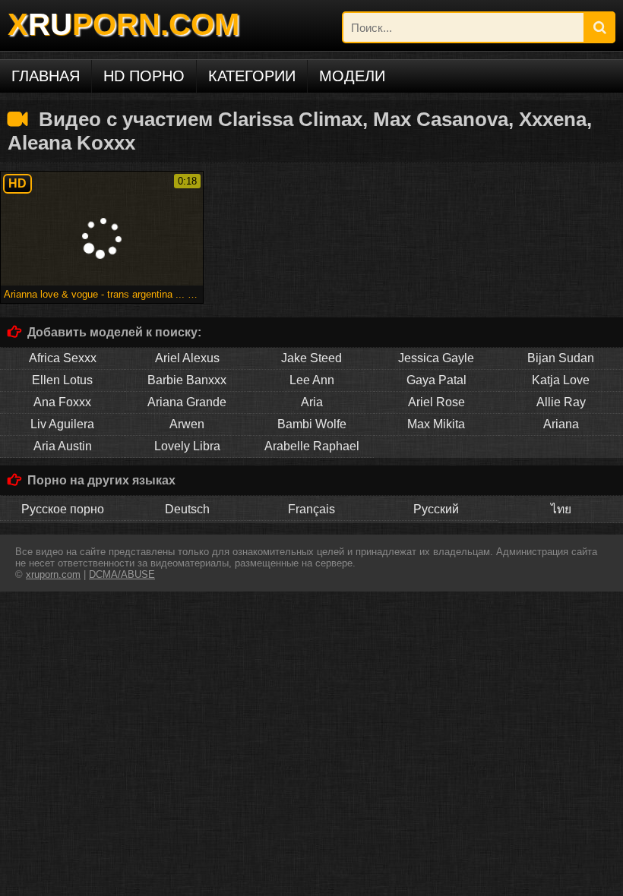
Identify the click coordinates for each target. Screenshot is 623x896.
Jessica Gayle (436, 358)
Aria (312, 402)
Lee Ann (311, 380)
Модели (352, 76)
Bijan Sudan (560, 358)
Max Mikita (436, 424)
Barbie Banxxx (186, 380)
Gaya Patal (436, 380)
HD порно (144, 76)
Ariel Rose (436, 402)
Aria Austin (62, 446)
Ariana (561, 424)
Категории (252, 76)
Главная (45, 76)
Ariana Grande (186, 402)
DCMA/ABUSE (122, 574)
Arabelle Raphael (311, 446)
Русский (436, 509)
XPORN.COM (123, 24)
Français (311, 509)
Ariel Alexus (187, 358)
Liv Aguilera (62, 424)
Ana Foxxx (62, 402)
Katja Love (561, 380)
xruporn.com (53, 574)
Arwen (186, 424)
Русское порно (62, 509)
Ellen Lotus (62, 380)
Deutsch (187, 509)
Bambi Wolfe (311, 424)
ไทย (561, 509)
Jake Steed (311, 358)
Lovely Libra (187, 446)
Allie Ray (561, 402)
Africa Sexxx (62, 358)
